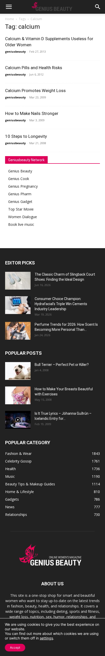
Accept (15, 647)
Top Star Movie (21, 209)
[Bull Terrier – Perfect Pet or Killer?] (18, 371)
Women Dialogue (22, 216)
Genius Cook (18, 178)
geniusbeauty (15, 51)
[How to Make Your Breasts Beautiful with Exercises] (18, 395)
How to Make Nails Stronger (31, 113)
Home (9, 19)
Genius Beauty (20, 171)
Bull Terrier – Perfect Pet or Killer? (62, 365)
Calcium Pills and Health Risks (33, 67)
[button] (9, 7)
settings (46, 638)
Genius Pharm (19, 193)
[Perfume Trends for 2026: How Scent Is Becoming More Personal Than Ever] (18, 331)
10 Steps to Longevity (26, 136)
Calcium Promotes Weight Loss (35, 90)
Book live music (21, 224)
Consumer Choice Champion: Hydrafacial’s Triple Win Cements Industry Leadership (61, 304)
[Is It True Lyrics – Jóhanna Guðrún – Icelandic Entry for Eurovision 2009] (18, 420)
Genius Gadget (20, 201)
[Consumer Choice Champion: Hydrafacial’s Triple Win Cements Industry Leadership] (18, 305)
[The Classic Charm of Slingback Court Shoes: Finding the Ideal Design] (18, 281)
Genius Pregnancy (23, 186)
